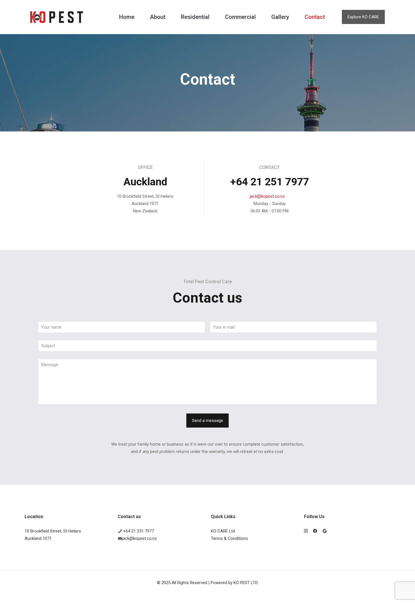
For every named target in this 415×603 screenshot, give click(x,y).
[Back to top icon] (388, 591)
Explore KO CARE (363, 16)
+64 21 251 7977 (138, 531)
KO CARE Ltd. (223, 531)
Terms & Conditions (229, 538)
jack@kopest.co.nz (267, 196)
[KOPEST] (56, 17)
